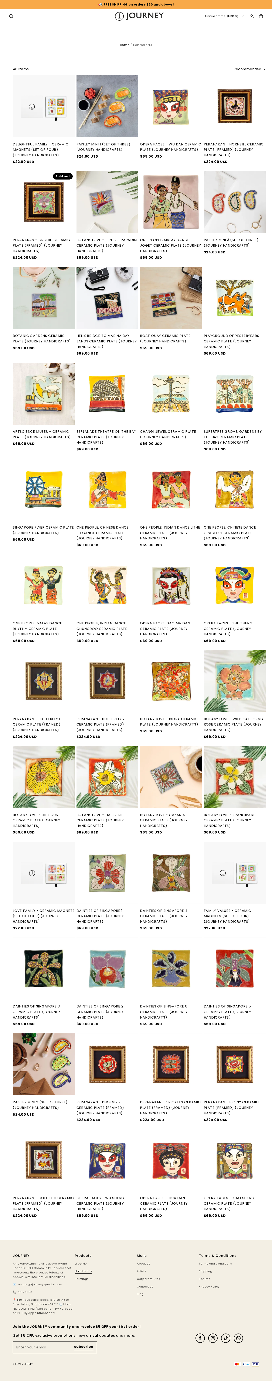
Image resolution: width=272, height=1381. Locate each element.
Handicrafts (83, 1271)
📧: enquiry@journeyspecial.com (37, 1284)
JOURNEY (27, 1364)
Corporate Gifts (148, 1279)
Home (125, 45)
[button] (11, 16)
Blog (140, 1294)
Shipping (205, 1271)
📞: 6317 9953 (22, 1292)
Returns (204, 1279)
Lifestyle (81, 1264)
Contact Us (145, 1287)
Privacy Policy (209, 1287)
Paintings (82, 1279)
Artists (141, 1271)
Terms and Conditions (215, 1264)
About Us (143, 1264)
